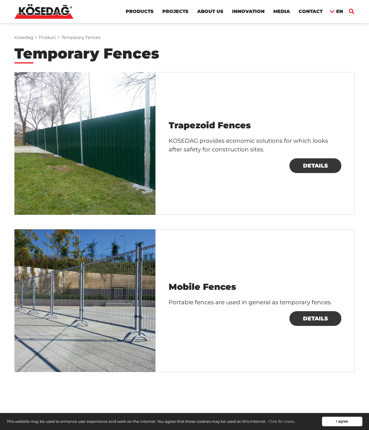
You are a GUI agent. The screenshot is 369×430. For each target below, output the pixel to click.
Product (47, 37)
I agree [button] (342, 421)
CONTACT (311, 11)
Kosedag (23, 37)
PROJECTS (175, 11)
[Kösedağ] (44, 11)
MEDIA (281, 11)
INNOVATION (248, 11)
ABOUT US (210, 11)
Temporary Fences (80, 37)
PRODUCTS (140, 11)
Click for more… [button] (282, 421)
